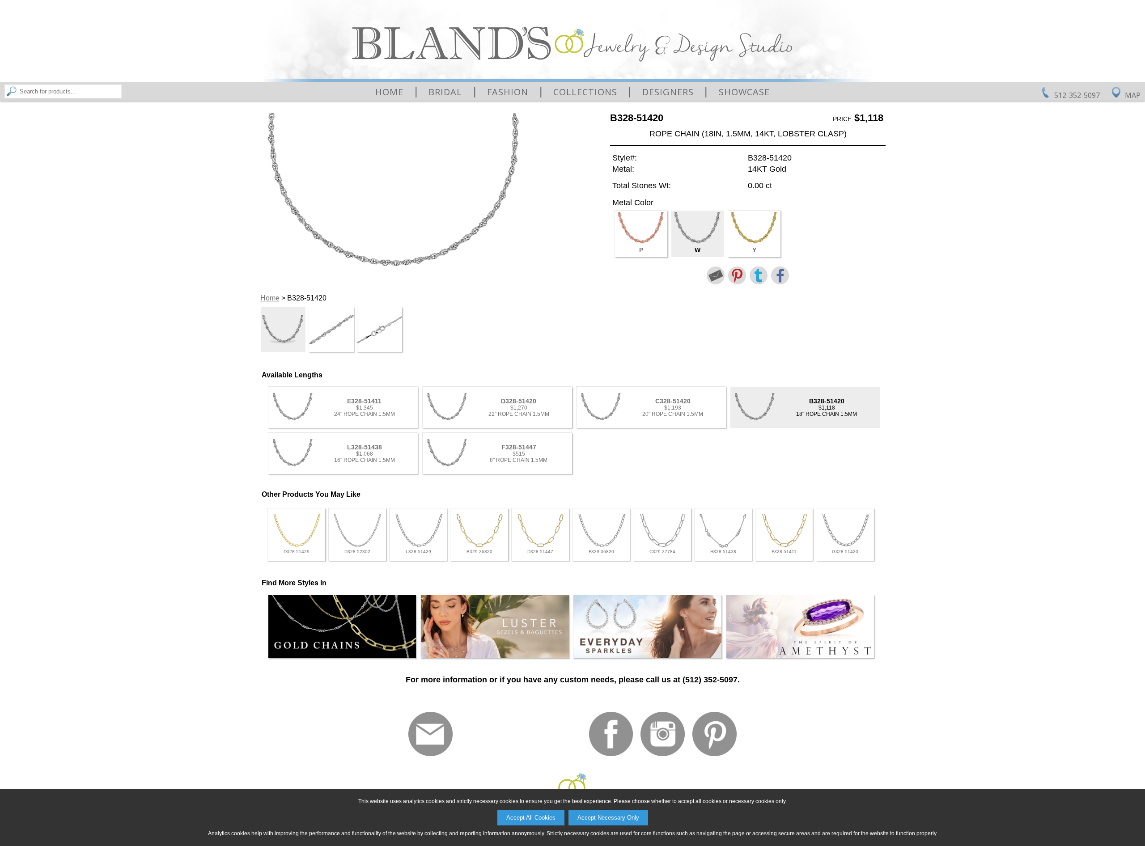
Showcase (744, 92)
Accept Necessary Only (608, 817)
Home (389, 92)
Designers (668, 92)
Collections (585, 92)
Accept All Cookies (531, 817)
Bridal (445, 92)
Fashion (507, 92)
